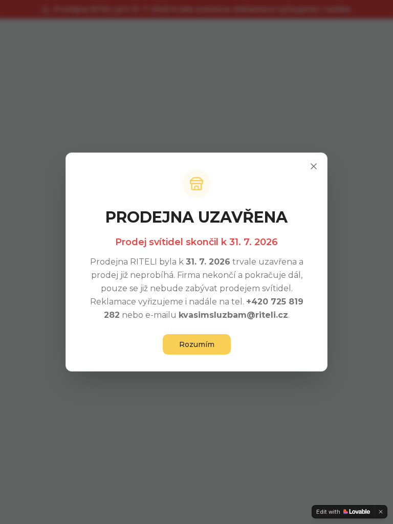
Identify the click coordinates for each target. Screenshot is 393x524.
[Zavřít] (314, 166)
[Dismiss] (381, 512)
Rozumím (196, 344)
